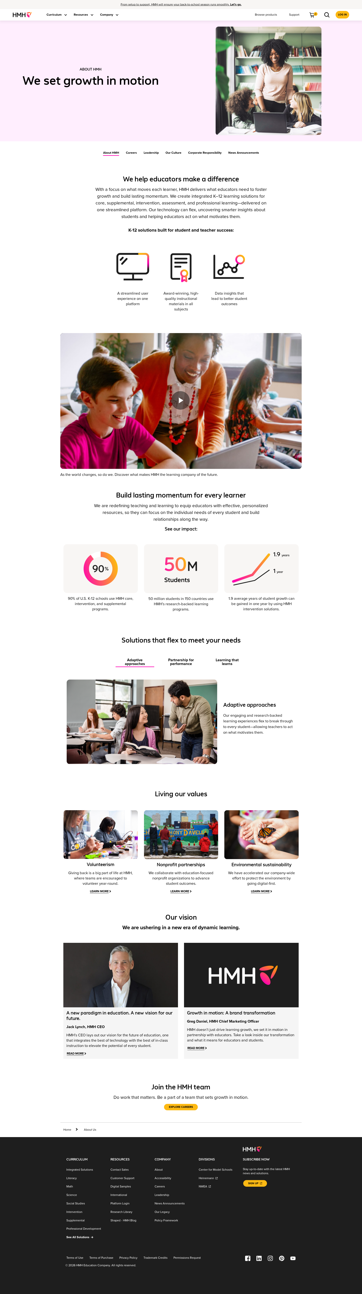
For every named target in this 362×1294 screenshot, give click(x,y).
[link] (24, 14)
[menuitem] (24, 14)
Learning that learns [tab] (227, 662)
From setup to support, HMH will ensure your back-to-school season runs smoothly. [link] (181, 4)
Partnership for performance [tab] (181, 662)
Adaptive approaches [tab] (135, 662)
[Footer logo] (252, 1149)
